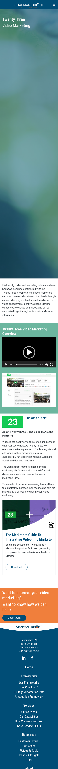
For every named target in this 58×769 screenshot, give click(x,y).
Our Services (29, 712)
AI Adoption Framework (29, 697)
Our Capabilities (29, 716)
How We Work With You (29, 721)
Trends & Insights (29, 755)
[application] (29, 352)
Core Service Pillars (29, 726)
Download (16, 567)
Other (29, 760)
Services (29, 705)
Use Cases (29, 746)
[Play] (6, 364)
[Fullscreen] (51, 364)
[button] (29, 352)
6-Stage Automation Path (29, 692)
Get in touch (14, 617)
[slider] (26, 364)
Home (29, 667)
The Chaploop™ (29, 687)
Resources (29, 735)
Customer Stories (29, 741)
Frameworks (29, 676)
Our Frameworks (29, 683)
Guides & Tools (29, 750)
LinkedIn (24, 658)
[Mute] (46, 364)
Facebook (32, 658)
